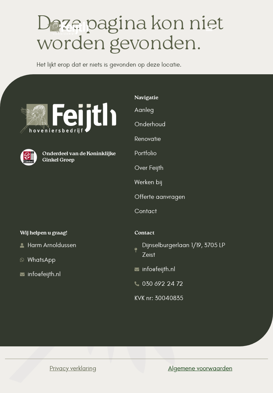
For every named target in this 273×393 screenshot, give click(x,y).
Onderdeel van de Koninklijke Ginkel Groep (79, 157)
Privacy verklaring (73, 368)
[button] (208, 28)
